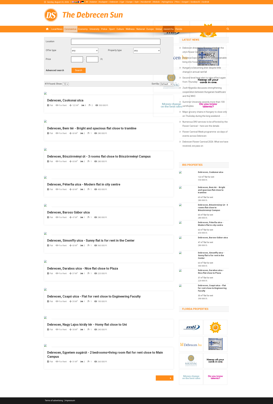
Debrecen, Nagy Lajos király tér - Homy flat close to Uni (87, 324)
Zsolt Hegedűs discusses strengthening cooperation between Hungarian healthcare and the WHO (204, 92)
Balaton (93, 2)
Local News (57, 29)
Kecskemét (146, 2)
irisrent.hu (169, 29)
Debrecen (114, 2)
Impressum (70, 400)
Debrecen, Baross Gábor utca (68, 212)
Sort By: (155, 83)
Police (104, 29)
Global (159, 29)
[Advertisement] (191, 14)
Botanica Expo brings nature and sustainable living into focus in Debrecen (204, 60)
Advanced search (55, 70)
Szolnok (205, 2)
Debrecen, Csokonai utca (65, 100)
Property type (115, 50)
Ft (102, 59)
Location (50, 41)
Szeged (185, 2)
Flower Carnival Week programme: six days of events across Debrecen (205, 134)
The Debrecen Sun (92, 15)
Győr (137, 2)
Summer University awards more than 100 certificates (203, 104)
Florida (179, 29)
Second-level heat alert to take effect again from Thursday (204, 79)
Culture (120, 29)
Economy (83, 29)
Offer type (51, 50)
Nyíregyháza (167, 2)
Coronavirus (70, 29)
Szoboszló (195, 2)
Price (48, 59)
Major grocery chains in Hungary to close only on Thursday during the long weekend (204, 114)
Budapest (103, 2)
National (140, 29)
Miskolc (156, 2)
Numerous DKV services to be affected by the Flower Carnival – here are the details (205, 124)
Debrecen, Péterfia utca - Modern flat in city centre (83, 184)
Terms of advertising (54, 400)
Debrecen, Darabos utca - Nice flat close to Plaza (82, 268)
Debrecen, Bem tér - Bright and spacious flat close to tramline (91, 128)
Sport (112, 29)
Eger (122, 2)
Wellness (130, 29)
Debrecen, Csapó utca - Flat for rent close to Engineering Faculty (94, 296)
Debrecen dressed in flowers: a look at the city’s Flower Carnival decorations (203, 50)
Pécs (177, 2)
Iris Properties (192, 164)
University (94, 29)
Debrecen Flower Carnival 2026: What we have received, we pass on (205, 143)
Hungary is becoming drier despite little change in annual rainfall (201, 70)
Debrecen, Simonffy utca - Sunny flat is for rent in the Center (91, 240)
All (87, 2)
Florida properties (195, 308)
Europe (130, 2)
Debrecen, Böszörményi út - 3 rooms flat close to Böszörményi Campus (99, 156)
